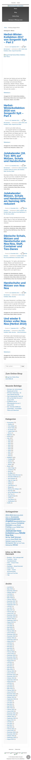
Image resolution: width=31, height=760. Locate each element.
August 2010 (10, 739)
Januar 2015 (10, 653)
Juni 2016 (9, 625)
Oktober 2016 (10, 618)
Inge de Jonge (12, 480)
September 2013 (11, 679)
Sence (9, 433)
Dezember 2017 (11, 601)
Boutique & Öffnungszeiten (15, 19)
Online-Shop (15, 16)
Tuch (15, 99)
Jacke (13, 529)
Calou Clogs (11, 468)
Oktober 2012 (10, 697)
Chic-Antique (11, 426)
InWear (10, 482)
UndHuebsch (11, 501)
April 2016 (9, 627)
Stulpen (11, 99)
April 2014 (9, 667)
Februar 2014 (10, 671)
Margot (10, 487)
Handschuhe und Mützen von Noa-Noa (15, 285)
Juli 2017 (9, 606)
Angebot (6, 185)
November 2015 (11, 636)
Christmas (6, 275)
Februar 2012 (10, 709)
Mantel (5, 98)
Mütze (11, 98)
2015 (9, 448)
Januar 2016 (10, 632)
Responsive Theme (11, 758)
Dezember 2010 (11, 732)
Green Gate (11, 427)
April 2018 (9, 596)
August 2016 (10, 622)
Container (6, 169)
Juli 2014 (9, 662)
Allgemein (9, 434)
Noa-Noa (23, 187)
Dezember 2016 (11, 615)
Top (17, 543)
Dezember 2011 (11, 713)
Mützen (23, 228)
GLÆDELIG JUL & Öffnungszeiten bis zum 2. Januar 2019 (14, 403)
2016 (20, 122)
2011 (18, 210)
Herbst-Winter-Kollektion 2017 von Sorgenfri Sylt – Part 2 (15, 38)
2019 (9, 455)
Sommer (10, 462)
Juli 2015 (9, 643)
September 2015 (11, 639)
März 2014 (10, 669)
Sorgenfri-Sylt (22, 98)
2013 (9, 445)
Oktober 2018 (10, 592)
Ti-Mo (9, 497)
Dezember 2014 (11, 655)
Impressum (11, 749)
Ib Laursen (14, 169)
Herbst (22, 49)
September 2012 (11, 699)
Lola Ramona (11, 485)
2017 (20, 49)
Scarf (17, 98)
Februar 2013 (10, 690)
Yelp (8, 575)
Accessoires (24, 167)
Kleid (18, 96)
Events (9, 436)
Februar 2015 (10, 651)
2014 (9, 447)
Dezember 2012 (11, 693)
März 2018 (10, 597)
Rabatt (12, 539)
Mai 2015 (9, 646)
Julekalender (11, 187)
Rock (15, 98)
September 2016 (11, 620)
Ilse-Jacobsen (11, 478)
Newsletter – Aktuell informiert (15, 566)
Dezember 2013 (11, 674)
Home (15, 8)
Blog (15, 12)
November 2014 (11, 657)
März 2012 (10, 707)
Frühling (10, 459)
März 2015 (10, 650)
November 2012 (11, 695)
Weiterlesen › (7, 92)
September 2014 (11, 658)
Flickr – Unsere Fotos (12, 562)
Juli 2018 (9, 594)
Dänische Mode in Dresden (17, 756)
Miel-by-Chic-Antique (13, 489)
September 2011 (11, 718)
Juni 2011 (9, 723)
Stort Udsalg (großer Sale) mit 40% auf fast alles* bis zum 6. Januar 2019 (15, 398)
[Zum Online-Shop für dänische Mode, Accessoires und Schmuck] (15, 378)
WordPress (22, 758)
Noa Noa (9, 171)
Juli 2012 (9, 700)
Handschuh (15, 185)
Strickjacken (6, 99)
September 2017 (11, 604)
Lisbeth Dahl (11, 431)
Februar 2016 (10, 631)
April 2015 (9, 648)
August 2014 (10, 660)
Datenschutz (17, 749)
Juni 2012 (9, 702)
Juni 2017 (9, 608)
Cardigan (8, 523)
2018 (9, 454)
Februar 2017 (10, 611)
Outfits (9, 503)
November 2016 (11, 617)
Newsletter (13, 2)
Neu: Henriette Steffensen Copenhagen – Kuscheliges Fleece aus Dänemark (14, 408)
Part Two (10, 494)
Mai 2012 (9, 704)
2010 (20, 294)
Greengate (14, 527)
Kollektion (6, 50)
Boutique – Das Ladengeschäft (15, 557)
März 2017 (10, 610)
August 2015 (10, 641)
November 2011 (11, 714)
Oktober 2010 (10, 735)
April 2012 (9, 706)
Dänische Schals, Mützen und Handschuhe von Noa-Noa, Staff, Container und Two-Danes (15, 242)
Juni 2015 (9, 644)
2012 (20, 167)
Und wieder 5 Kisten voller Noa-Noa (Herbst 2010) (15, 321)
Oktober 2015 (10, 638)
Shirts (20, 539)
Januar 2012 (10, 711)
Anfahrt (18, 2)
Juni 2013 (9, 685)
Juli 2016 (9, 624)
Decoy (9, 471)
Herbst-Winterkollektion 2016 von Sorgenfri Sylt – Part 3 (14, 110)
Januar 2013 (10, 692)
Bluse (24, 521)
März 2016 (10, 629)
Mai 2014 (9, 665)
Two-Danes (19, 278)
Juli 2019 (9, 587)
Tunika (22, 543)
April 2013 (9, 686)
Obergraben (8, 539)
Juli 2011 (9, 721)
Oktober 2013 (10, 678)
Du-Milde (15, 525)
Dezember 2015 (11, 634)
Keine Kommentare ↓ (22, 332)
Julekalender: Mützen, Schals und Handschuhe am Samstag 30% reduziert (15, 198)
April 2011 (9, 727)
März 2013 (10, 688)
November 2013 (11, 676)
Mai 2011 (9, 725)
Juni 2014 (9, 664)
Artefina (10, 424)
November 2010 (11, 734)
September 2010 (11, 737)
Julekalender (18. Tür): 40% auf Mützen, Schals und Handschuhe (15, 157)
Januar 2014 (10, 672)
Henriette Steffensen (13, 476)
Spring (19, 541)
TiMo (22, 230)
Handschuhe (22, 275)
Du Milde (10, 473)
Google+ (9, 564)
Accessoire (15, 183)
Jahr (26, 49)
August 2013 (10, 681)
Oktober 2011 (10, 716)
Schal (5, 189)
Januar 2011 (10, 730)
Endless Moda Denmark (14, 475)
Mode (10, 50)
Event (19, 525)
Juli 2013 (9, 683)
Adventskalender (23, 183)
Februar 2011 (10, 728)
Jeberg (10, 483)
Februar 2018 (10, 599)
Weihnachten (9, 545)
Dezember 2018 (11, 590)
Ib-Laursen (8, 529)
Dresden (9, 525)
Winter (19, 50)
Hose (22, 527)
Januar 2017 (10, 613)
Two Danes (8, 214)
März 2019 (10, 589)
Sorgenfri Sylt (15, 50)
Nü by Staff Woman (20, 212)
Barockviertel (18, 521)
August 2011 (10, 720)
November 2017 (11, 603)
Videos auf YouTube (12, 573)
